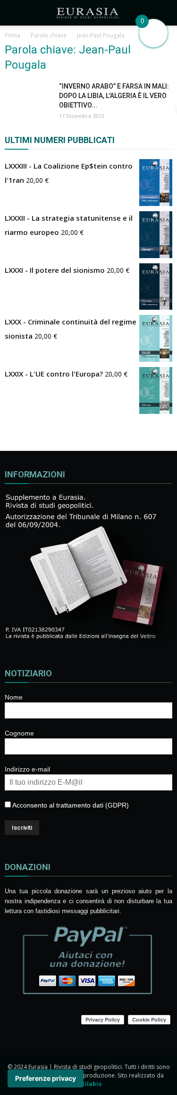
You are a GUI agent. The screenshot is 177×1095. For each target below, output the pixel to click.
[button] (164, 13)
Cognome (19, 733)
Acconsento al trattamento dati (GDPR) (70, 805)
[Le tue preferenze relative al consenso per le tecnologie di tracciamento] (46, 1078)
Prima (12, 35)
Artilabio (89, 1084)
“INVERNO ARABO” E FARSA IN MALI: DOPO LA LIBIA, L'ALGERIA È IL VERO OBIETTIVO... (114, 95)
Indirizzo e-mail (27, 769)
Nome (14, 697)
